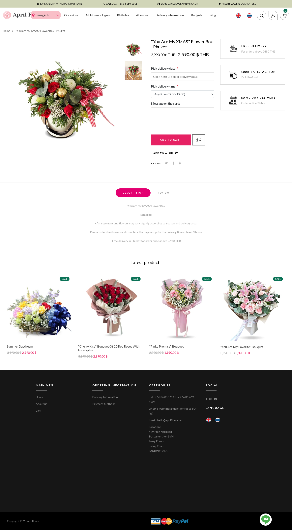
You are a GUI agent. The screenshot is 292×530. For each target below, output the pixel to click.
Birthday (123, 15)
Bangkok (43, 15)
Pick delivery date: (164, 68)
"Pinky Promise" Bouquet (166, 346)
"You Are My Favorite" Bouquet (241, 347)
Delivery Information (105, 397)
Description (133, 192)
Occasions (71, 15)
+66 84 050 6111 (165, 397)
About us (142, 15)
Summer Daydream (20, 346)
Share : (156, 163)
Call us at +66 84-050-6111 (121, 3)
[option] (64, 96)
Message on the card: (165, 103)
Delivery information (170, 15)
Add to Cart (171, 139)
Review (163, 192)
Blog (213, 15)
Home (6, 30)
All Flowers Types (98, 15)
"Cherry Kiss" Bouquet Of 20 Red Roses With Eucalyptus (108, 348)
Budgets (196, 15)
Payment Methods (103, 403)
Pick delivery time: (164, 86)
